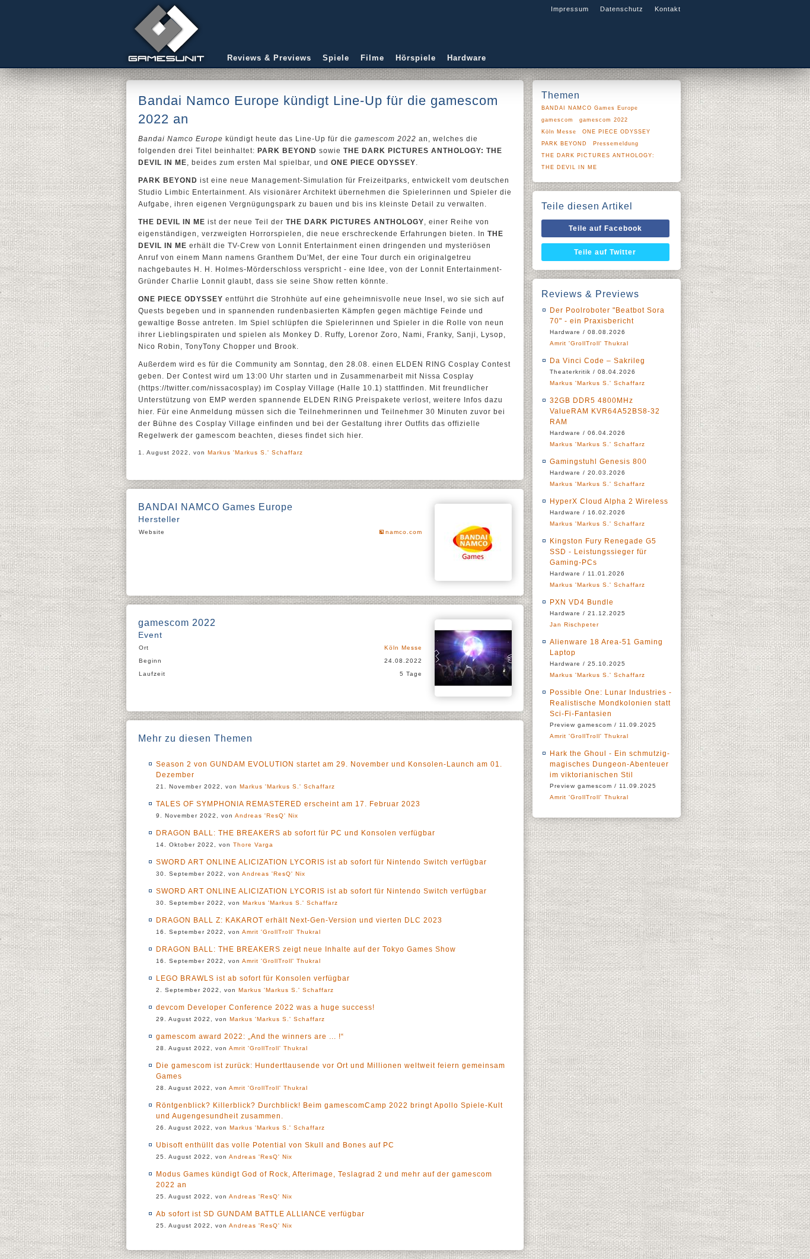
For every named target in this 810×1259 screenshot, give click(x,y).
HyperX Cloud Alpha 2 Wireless (609, 501)
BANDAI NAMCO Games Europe (589, 108)
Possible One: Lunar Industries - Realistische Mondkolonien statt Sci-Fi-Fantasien (611, 703)
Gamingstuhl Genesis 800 (598, 461)
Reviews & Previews (269, 57)
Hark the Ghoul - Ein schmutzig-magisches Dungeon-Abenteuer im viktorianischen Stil (610, 764)
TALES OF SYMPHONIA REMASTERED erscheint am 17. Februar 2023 (288, 804)
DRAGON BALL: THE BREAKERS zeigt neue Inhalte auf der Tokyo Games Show (306, 949)
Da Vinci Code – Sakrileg (597, 361)
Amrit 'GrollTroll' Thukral (281, 932)
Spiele (336, 57)
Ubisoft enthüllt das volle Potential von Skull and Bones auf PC (275, 1145)
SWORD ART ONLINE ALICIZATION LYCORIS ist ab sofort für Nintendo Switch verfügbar (321, 862)
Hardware (466, 57)
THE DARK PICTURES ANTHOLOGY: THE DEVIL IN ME (598, 161)
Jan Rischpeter (574, 624)
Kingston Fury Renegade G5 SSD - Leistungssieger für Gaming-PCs (603, 552)
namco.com (403, 532)
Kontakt (668, 8)
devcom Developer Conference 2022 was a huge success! (265, 1007)
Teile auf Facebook (605, 228)
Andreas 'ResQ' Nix (266, 815)
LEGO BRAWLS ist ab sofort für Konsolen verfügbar (253, 978)
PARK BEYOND (564, 144)
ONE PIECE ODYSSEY (616, 132)
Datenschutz (621, 8)
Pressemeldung (616, 144)
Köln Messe (403, 647)
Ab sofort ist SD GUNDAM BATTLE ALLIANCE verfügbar (260, 1214)
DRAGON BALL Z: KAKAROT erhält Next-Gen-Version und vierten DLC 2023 (299, 920)
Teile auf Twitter (605, 252)
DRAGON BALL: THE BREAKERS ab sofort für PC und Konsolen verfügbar (295, 833)
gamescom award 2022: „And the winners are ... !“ (250, 1036)
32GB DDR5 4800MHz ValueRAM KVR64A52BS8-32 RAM (605, 411)
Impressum (570, 8)
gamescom (557, 120)
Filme (372, 57)
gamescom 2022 (603, 120)
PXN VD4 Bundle (582, 602)
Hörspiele (416, 57)
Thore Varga (253, 844)
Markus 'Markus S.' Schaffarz (255, 452)
